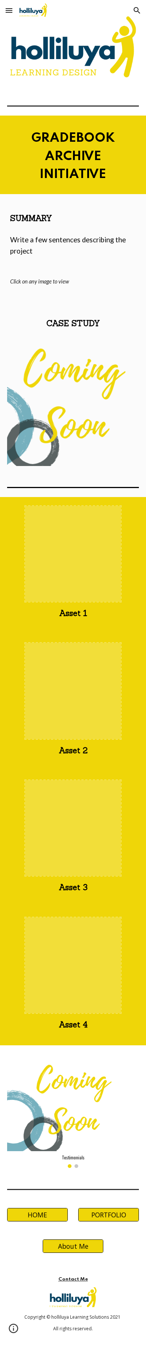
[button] (9, 10)
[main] (73, 155)
